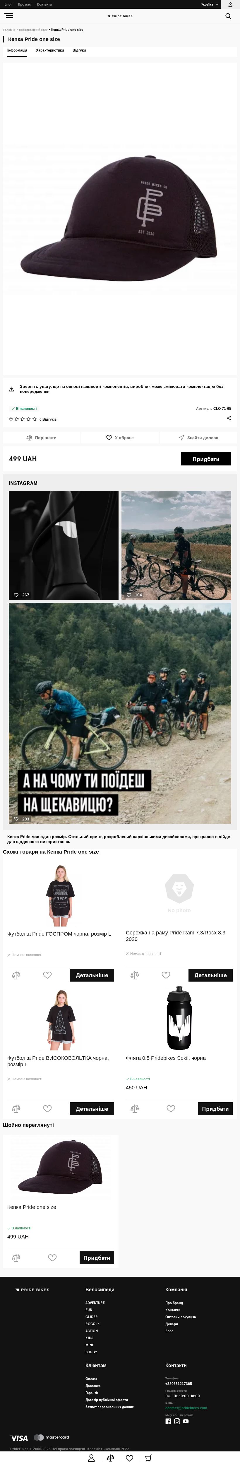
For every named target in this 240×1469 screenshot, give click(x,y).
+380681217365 (179, 1384)
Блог (8, 4)
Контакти (44, 4)
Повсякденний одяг (31, 29)
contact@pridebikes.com (186, 1408)
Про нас (24, 4)
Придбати (206, 459)
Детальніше (92, 975)
